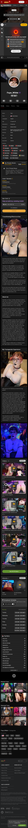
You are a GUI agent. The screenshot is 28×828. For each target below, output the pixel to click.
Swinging (15, 153)
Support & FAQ (4, 787)
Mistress (15, 150)
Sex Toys (7, 153)
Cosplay (6, 155)
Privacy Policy (4, 767)
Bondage (7, 148)
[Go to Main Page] (8, 1)
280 (5, 594)
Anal (6, 145)
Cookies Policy (4, 775)
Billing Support (4, 789)
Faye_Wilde (4, 730)
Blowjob (19, 145)
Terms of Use (4, 770)
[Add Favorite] (2, 24)
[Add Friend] (17, 101)
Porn (22, 150)
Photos (22, 5)
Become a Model (17, 767)
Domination (15, 148)
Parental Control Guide (6, 778)
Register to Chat (15, 51)
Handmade (14, 155)
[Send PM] (24, 101)
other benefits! (18, 48)
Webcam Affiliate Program (19, 772)
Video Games (15, 158)
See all (22, 460)
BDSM (12, 145)
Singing (6, 158)
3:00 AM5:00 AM (19, 612)
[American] (3, 735)
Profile (2, 106)
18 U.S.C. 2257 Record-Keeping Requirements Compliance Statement (13, 817)
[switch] (13, 604)
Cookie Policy (17, 822)
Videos (15, 5)
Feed (18, 106)
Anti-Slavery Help (5, 780)
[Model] (25, 65)
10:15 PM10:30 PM (19, 630)
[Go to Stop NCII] (9, 812)
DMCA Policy (4, 772)
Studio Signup (17, 770)
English (21, 760)
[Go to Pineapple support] (2, 812)
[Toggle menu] (1, 2)
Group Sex (7, 150)
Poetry (22, 155)
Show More (13, 670)
